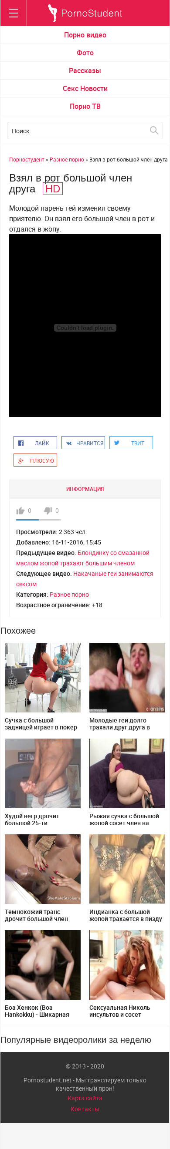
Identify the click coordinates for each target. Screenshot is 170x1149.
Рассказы (85, 70)
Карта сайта (85, 1098)
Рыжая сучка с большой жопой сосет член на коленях (124, 823)
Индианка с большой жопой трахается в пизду (125, 915)
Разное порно (69, 594)
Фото (85, 52)
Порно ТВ (85, 106)
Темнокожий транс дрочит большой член (36, 915)
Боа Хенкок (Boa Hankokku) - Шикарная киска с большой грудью (40, 1014)
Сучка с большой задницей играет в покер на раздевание (41, 727)
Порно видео (85, 35)
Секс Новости (85, 88)
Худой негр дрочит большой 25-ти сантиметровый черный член (40, 826)
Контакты (85, 1109)
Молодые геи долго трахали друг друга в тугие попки (119, 727)
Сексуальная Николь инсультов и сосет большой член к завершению (119, 1017)
